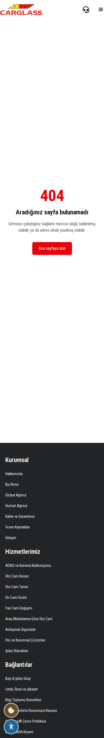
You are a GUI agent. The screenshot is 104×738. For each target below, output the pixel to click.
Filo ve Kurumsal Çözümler (25, 640)
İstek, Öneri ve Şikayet (21, 689)
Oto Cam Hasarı (17, 576)
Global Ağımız (15, 495)
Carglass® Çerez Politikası (25, 721)
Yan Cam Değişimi (18, 608)
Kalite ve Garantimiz (20, 516)
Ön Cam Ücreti (16, 597)
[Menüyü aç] (101, 9)
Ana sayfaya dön (52, 248)
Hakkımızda (14, 474)
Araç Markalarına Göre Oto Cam (29, 619)
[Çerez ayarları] (11, 710)
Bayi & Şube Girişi (18, 678)
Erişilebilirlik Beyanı (19, 732)
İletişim (10, 538)
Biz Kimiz (12, 484)
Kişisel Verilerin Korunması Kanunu (31, 710)
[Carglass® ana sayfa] (22, 9)
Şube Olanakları (16, 651)
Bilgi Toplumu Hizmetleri (23, 700)
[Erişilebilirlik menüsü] (11, 727)
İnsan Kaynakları (17, 527)
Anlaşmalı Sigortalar (20, 629)
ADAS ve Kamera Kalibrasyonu (28, 565)
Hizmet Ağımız (16, 506)
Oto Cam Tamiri (16, 587)
